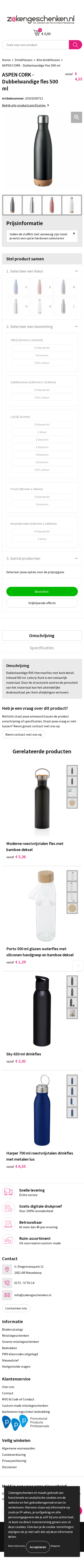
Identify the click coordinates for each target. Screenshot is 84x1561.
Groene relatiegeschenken (20, 1342)
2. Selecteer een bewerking (29, 326)
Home (6, 60)
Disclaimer (9, 1467)
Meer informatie (16, 1545)
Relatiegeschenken (15, 1335)
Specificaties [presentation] (42, 648)
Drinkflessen (23, 60)
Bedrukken (9, 1348)
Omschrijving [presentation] (41, 635)
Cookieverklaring (14, 1455)
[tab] (42, 635)
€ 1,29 (16, 961)
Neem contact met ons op (23, 734)
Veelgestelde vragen (16, 1366)
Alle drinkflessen (48, 60)
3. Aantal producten (23, 558)
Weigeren (55, 1545)
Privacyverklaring (14, 1461)
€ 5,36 (16, 856)
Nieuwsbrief (10, 1360)
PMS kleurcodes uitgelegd (20, 1354)
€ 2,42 (16, 1061)
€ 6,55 (16, 1166)
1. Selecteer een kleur (24, 271)
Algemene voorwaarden (18, 1448)
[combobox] (35, 44)
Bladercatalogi (12, 1329)
